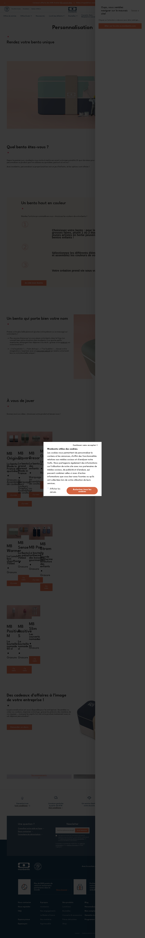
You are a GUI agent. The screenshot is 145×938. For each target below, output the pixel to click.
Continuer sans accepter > (85, 445)
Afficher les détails (55, 490)
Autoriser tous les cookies (82, 491)
